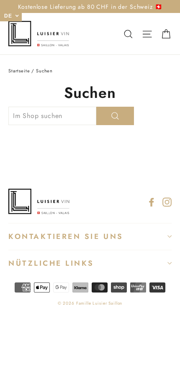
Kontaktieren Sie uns (65, 236)
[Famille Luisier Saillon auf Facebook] (151, 201)
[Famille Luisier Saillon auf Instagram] (167, 201)
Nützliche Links (51, 263)
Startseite (19, 70)
